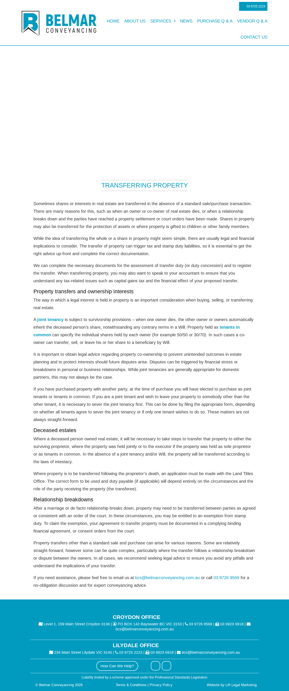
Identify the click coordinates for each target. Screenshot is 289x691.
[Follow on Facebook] (155, 665)
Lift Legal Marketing (241, 685)
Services (160, 21)
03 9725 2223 (255, 6)
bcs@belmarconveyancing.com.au (167, 577)
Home (113, 21)
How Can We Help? (117, 666)
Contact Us (254, 37)
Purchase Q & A (215, 21)
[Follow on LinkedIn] (166, 665)
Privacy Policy (160, 685)
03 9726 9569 (225, 577)
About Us (135, 21)
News (186, 21)
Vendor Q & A (252, 21)
